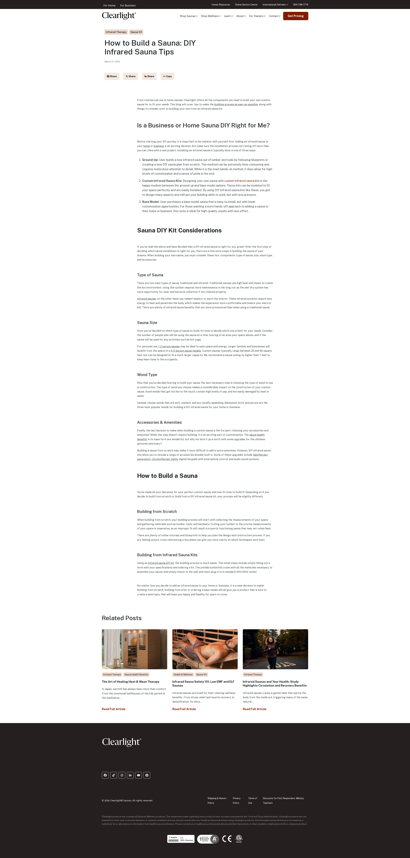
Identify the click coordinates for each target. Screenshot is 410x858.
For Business (128, 5)
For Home (109, 5)
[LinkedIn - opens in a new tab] (130, 775)
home (146, 146)
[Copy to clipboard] (167, 76)
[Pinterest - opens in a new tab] (147, 775)
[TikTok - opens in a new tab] (113, 775)
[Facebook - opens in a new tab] (105, 775)
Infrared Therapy (116, 32)
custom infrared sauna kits (242, 180)
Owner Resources (221, 4)
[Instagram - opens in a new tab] (122, 775)
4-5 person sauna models (186, 350)
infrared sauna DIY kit (161, 563)
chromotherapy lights (165, 459)
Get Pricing (296, 16)
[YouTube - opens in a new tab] (138, 775)
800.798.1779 (300, 4)
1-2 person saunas (169, 346)
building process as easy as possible (236, 104)
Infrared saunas (146, 298)
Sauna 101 (136, 32)
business (159, 146)
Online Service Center (246, 4)
